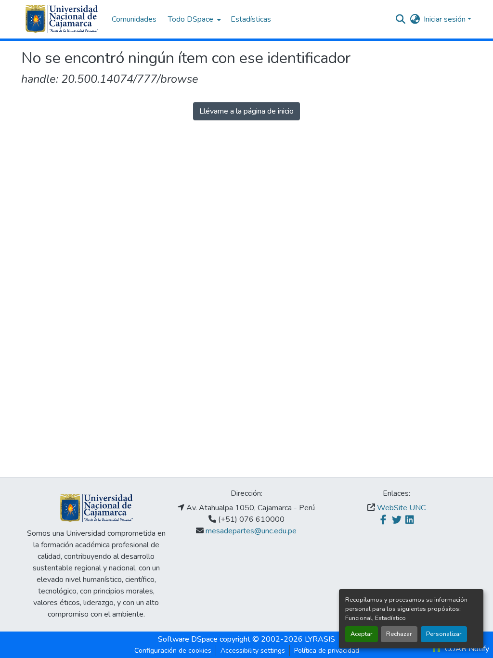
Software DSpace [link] (188, 639)
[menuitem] (193, 19)
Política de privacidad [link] (326, 650)
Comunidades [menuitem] (134, 19)
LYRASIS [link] (320, 639)
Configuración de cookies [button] (172, 650)
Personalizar (444, 634)
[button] (61, 19)
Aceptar (361, 634)
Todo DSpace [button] (190, 19)
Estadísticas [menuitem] (251, 19)
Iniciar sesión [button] (445, 19)
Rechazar (399, 634)
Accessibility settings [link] (253, 650)
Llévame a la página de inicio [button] (246, 111)
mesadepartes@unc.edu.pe (251, 531)
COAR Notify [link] (466, 649)
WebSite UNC (401, 508)
